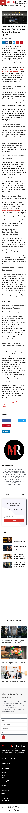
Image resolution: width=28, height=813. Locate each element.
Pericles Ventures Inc (7, 762)
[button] (6, 420)
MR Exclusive (7, 533)
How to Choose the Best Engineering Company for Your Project (13, 682)
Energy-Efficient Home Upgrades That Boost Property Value (13, 404)
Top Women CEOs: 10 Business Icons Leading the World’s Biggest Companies (19, 548)
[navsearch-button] (23, 6)
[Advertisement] (13, 591)
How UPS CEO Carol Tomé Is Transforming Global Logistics (19, 540)
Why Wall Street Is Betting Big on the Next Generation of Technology (13, 641)
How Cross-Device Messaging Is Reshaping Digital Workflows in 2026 (13, 662)
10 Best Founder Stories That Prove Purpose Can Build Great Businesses (18, 556)
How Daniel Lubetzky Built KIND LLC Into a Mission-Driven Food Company (19, 564)
